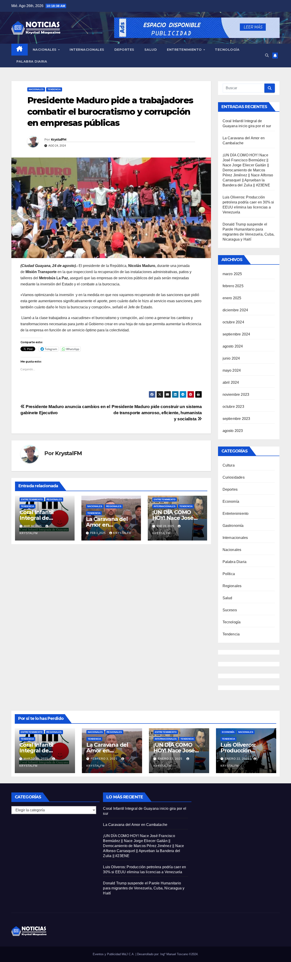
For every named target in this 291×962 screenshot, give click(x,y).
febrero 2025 (233, 286)
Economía (231, 501)
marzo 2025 (232, 274)
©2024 (193, 954)
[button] (267, 55)
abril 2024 (231, 382)
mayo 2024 (232, 370)
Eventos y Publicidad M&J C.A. (114, 954)
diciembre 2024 (235, 310)
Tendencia (54, 89)
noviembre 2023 (236, 394)
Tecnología (227, 50)
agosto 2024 (233, 346)
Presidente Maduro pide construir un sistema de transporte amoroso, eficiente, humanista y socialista (157, 412)
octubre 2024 (233, 322)
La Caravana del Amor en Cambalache (107, 525)
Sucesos (230, 610)
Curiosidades (234, 477)
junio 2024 (231, 358)
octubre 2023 (233, 407)
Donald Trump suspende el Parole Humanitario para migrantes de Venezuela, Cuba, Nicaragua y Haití (143, 888)
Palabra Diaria (31, 61)
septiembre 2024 (236, 334)
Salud (150, 50)
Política (229, 574)
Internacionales (87, 50)
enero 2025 (232, 298)
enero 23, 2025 (170, 758)
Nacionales (45, 50)
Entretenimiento (185, 50)
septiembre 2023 (236, 419)
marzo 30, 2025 (36, 758)
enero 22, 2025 (237, 758)
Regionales (54, 499)
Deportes (124, 50)
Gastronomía (233, 526)
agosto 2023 (233, 431)
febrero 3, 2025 (104, 758)
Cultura (229, 465)
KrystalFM (58, 139)
